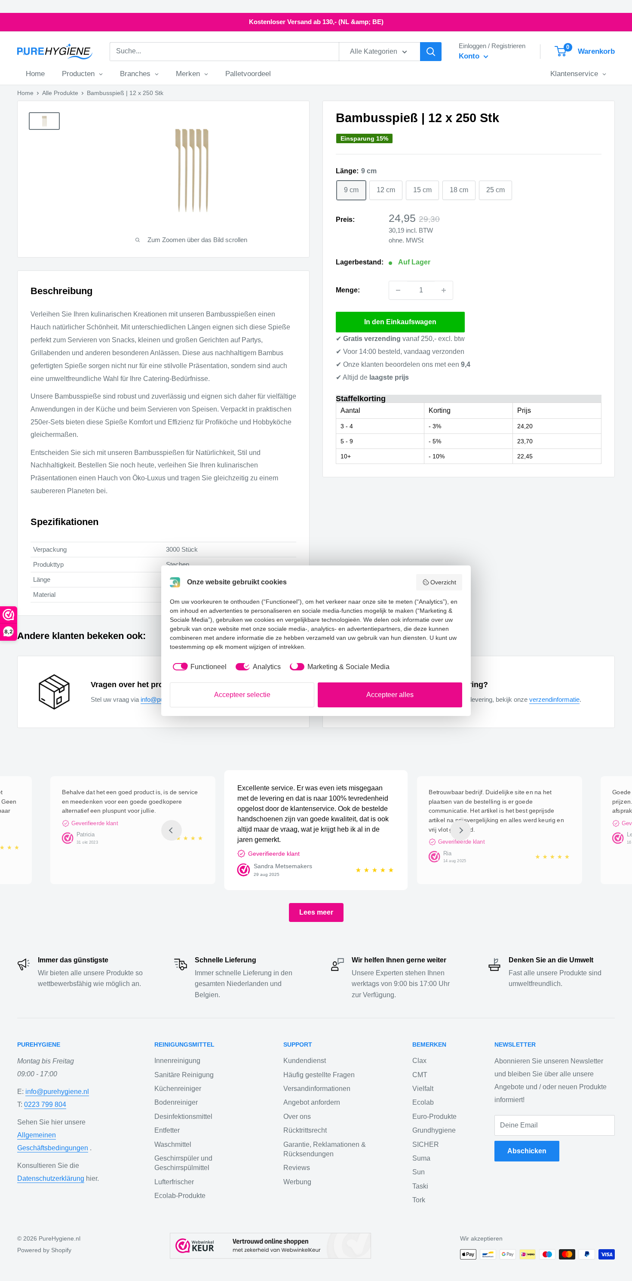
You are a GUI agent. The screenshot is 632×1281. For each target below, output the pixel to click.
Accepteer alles (390, 694)
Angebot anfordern (311, 1102)
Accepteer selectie (242, 694)
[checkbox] (198, 667)
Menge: (348, 290)
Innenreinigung (177, 1060)
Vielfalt (422, 1088)
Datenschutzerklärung (50, 1178)
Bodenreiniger (176, 1102)
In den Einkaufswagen (400, 322)
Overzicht (443, 582)
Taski (420, 1186)
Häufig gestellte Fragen (319, 1074)
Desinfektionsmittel (183, 1116)
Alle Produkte (60, 92)
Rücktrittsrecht (305, 1130)
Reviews (296, 1167)
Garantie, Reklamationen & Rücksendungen (324, 1149)
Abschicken (526, 1151)
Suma (421, 1158)
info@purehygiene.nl (57, 1091)
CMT (419, 1074)
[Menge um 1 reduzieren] (398, 290)
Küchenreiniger (177, 1088)
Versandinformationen (316, 1088)
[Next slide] (460, 830)
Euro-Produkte (434, 1116)
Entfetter (167, 1130)
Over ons (297, 1116)
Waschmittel (172, 1144)
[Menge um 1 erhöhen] (444, 290)
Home (25, 92)
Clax (419, 1060)
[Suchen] (431, 51)
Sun (418, 1172)
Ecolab (423, 1102)
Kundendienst (304, 1060)
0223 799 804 (45, 1104)
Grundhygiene (434, 1130)
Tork (418, 1200)
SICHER (425, 1144)
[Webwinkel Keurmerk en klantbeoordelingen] (270, 1246)
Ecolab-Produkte (180, 1195)
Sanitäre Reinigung (184, 1074)
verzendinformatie (554, 699)
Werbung (297, 1182)
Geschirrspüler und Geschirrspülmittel (183, 1163)
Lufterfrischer (174, 1182)
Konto (470, 56)
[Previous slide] (171, 830)
